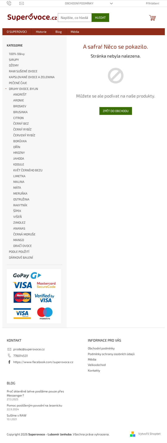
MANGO (18, 240)
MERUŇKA (20, 193)
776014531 (20, 355)
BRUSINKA (20, 112)
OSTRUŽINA (21, 199)
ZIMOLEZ (19, 222)
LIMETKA (19, 176)
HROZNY (19, 152)
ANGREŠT (20, 94)
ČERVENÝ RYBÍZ (24, 135)
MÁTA (17, 187)
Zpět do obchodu (116, 111)
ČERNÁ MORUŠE (24, 234)
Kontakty (94, 370)
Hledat (100, 17)
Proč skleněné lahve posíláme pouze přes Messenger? (35, 393)
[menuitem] (16, 31)
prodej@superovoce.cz (29, 349)
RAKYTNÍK (20, 205)
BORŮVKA (20, 141)
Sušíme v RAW (16, 415)
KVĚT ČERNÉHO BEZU (27, 170)
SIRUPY (14, 59)
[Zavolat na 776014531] (13, 3)
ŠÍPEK (17, 211)
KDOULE (18, 164)
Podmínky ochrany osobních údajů (111, 354)
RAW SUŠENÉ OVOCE (23, 71)
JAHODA (18, 158)
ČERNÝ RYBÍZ (22, 129)
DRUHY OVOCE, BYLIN (23, 89)
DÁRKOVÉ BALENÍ (21, 257)
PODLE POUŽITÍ (19, 251)
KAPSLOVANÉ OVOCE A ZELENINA (32, 77)
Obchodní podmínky (79, 3)
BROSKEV (19, 106)
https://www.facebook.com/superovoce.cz (43, 362)
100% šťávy (17, 54)
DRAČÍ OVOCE (22, 246)
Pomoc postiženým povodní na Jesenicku (34, 405)
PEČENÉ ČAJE (18, 83)
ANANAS (19, 228)
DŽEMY (14, 65)
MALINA (18, 181)
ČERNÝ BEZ (21, 123)
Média (92, 359)
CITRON (18, 118)
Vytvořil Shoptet (149, 434)
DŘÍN (16, 147)
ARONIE (18, 100)
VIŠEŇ (17, 216)
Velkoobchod (97, 365)
